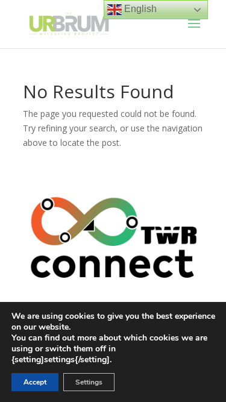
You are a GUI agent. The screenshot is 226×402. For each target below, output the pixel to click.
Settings (88, 382)
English (139, 9)
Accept (35, 382)
